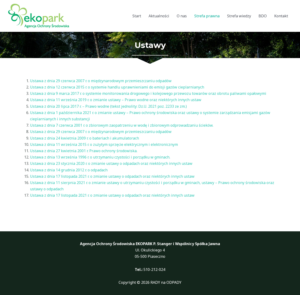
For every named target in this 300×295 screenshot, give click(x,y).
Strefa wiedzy (239, 15)
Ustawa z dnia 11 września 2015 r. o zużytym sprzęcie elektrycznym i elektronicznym (104, 144)
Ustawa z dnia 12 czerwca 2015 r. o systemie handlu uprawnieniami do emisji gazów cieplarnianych (117, 87)
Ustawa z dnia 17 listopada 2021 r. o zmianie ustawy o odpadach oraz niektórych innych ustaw (112, 176)
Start (136, 15)
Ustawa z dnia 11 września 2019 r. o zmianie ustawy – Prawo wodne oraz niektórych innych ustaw (115, 99)
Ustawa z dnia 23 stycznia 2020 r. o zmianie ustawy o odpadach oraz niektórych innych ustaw (111, 163)
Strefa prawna (207, 15)
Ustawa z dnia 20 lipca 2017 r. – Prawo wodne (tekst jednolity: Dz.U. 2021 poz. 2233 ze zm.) (108, 106)
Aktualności (159, 15)
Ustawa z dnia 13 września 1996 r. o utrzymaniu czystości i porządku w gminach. (100, 157)
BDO (263, 15)
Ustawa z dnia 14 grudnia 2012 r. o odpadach (69, 170)
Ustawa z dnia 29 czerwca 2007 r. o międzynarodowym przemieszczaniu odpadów (101, 80)
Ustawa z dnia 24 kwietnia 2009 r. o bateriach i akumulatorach (84, 138)
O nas (182, 15)
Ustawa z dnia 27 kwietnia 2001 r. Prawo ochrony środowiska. (83, 150)
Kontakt (281, 15)
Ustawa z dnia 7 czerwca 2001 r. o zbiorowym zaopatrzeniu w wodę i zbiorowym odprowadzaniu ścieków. (121, 125)
